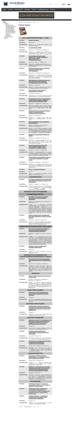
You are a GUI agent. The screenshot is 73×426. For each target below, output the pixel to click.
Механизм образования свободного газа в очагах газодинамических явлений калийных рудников (39, 230)
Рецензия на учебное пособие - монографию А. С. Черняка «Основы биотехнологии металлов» (39, 357)
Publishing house (43, 9)
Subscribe (27, 9)
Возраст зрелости (34, 40)
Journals (20, 22)
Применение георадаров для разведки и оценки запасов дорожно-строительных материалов (40, 342)
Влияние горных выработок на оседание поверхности (37, 247)
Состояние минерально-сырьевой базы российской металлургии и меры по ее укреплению (40, 181)
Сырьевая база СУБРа (35, 47)
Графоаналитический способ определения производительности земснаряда (39, 332)
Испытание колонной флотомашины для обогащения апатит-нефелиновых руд (40, 260)
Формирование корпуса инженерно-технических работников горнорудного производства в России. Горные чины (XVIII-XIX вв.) (40, 308)
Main (4, 21)
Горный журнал (27, 22)
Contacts (52, 9)
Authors (34, 9)
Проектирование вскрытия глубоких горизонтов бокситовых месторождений (39, 69)
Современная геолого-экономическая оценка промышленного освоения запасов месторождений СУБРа (39, 100)
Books (5, 38)
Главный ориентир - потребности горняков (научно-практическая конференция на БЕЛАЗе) (38, 397)
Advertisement (18, 9)
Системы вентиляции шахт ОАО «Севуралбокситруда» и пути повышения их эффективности (38, 147)
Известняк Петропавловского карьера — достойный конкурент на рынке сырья (40, 159)
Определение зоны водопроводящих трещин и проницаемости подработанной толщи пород (39, 112)
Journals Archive (8, 36)
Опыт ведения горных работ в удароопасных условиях (37, 91)
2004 (34, 22)
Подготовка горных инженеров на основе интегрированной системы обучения (39, 294)
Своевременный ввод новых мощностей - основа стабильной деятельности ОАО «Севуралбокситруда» (38, 58)
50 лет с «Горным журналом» (37, 169)
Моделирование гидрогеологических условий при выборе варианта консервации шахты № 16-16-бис (39, 81)
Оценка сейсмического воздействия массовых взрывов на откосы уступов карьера (40, 216)
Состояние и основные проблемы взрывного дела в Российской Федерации (38, 198)
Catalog (10, 9)
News (4, 9)
